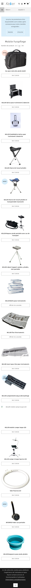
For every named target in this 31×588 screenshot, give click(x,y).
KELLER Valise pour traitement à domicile (15, 102)
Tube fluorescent (15, 491)
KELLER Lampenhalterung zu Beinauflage (15, 396)
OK (15, 585)
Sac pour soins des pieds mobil (15, 71)
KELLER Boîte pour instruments (15, 301)
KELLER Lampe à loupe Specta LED (15, 459)
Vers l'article (15, 75)
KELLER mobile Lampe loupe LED (15, 427)
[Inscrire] (22, 4)
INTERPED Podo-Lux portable (15, 522)
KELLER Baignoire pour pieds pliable (15, 554)
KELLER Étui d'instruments (15, 332)
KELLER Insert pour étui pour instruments (15, 364)
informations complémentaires (15, 579)
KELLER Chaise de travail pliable (15, 168)
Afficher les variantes (15, 305)
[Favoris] (25, 4)
